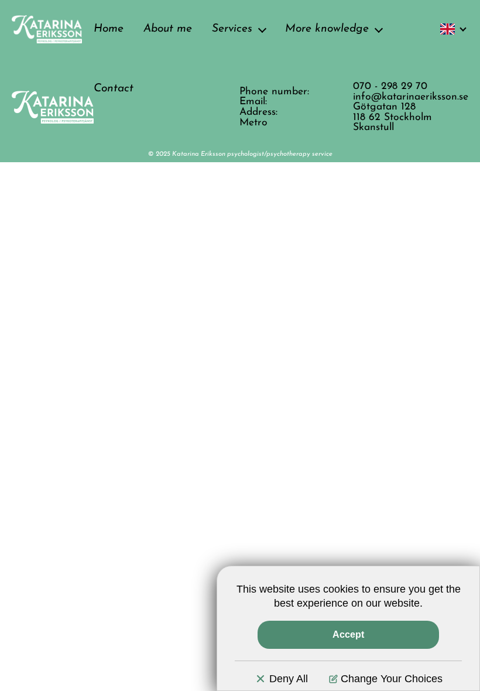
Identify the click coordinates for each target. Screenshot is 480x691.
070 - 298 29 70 (390, 86)
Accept (348, 634)
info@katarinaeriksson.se (410, 97)
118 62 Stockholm (392, 117)
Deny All (288, 679)
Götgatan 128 (384, 107)
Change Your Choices (392, 679)
